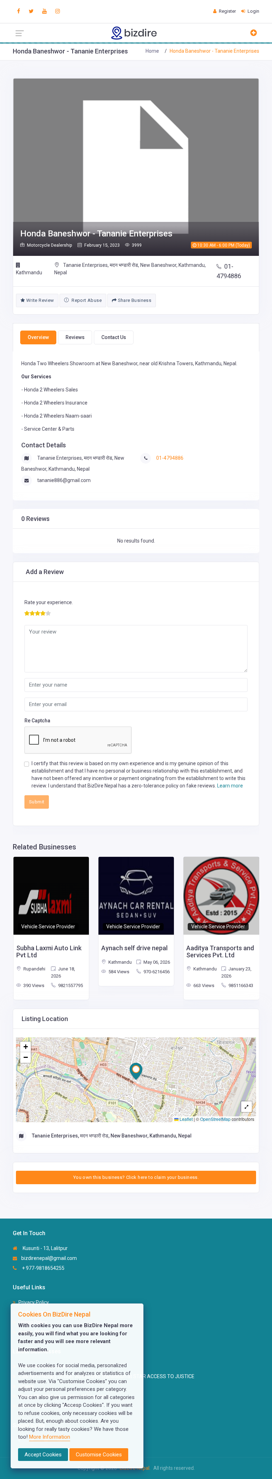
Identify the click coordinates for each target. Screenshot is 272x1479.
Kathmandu (29, 272)
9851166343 (240, 985)
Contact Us (113, 337)
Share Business (134, 300)
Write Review (39, 300)
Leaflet (185, 1119)
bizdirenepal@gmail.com (49, 1258)
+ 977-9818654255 (42, 1268)
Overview (38, 337)
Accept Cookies (43, 1454)
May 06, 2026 (156, 962)
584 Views (118, 971)
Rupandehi (33, 968)
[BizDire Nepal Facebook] (18, 11)
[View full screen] (246, 1106)
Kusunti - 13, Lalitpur (45, 1248)
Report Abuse (86, 300)
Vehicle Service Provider (48, 926)
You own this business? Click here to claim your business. (136, 1177)
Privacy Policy (33, 1302)
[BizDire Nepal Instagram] (57, 11)
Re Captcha (37, 720)
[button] (136, 1071)
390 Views (33, 985)
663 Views (203, 985)
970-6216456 (156, 971)
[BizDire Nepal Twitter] (31, 11)
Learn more (230, 786)
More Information (49, 1437)
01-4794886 (228, 271)
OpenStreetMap (215, 1119)
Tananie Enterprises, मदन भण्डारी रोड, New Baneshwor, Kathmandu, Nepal (130, 268)
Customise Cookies (99, 1454)
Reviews (75, 337)
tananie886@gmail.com (64, 480)
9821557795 (70, 985)
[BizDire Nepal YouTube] (44, 11)
